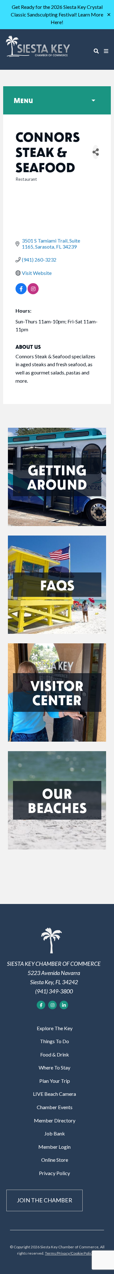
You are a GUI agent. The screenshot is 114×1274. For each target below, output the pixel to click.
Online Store (54, 1160)
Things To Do (54, 1041)
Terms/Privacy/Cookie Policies (71, 1253)
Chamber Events (55, 1107)
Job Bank (54, 1133)
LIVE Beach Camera (54, 1094)
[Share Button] (95, 152)
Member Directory (54, 1120)
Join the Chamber (44, 1200)
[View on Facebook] (21, 292)
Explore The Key (55, 1028)
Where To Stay (54, 1067)
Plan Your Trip (54, 1081)
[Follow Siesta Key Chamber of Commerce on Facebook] (41, 1005)
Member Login (54, 1147)
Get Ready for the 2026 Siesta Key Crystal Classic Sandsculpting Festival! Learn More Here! (57, 14)
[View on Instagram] (33, 292)
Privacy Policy (54, 1173)
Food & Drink (54, 1054)
